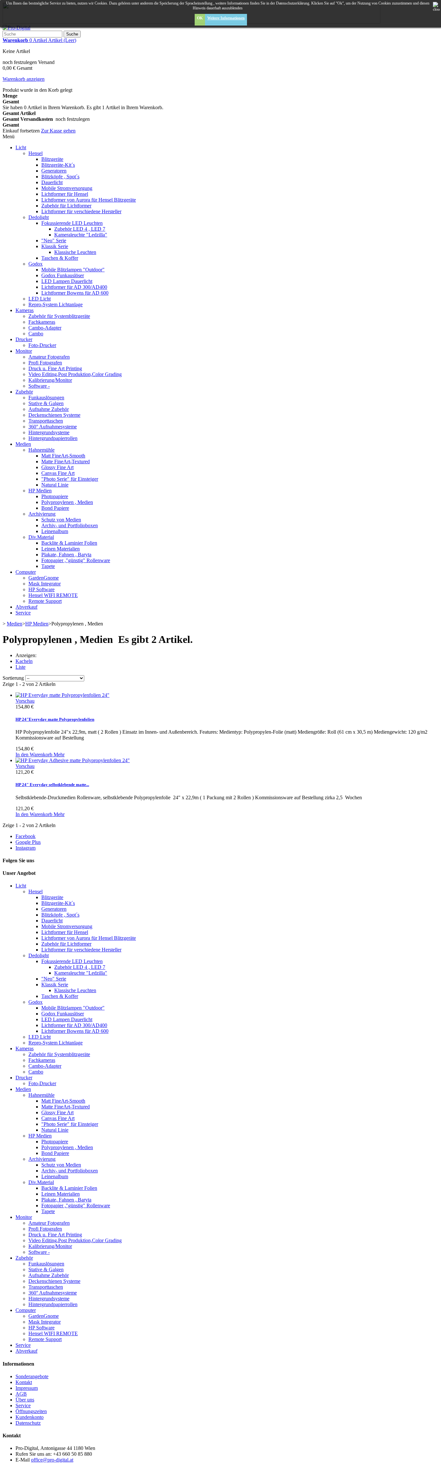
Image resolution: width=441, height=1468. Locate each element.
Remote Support (45, 601)
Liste (20, 667)
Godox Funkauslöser (62, 275)
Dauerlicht (52, 182)
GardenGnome (43, 578)
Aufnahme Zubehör (48, 409)
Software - (39, 386)
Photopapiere (54, 496)
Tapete (48, 566)
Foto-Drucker (42, 345)
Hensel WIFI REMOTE (53, 595)
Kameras (24, 310)
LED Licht (39, 298)
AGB (21, 1394)
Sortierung (13, 678)
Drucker (23, 339)
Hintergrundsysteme (48, 432)
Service (23, 612)
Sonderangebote (31, 1376)
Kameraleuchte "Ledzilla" (80, 234)
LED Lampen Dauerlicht (66, 281)
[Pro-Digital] (16, 27)
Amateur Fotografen (49, 357)
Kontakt (23, 1382)
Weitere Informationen (226, 18)
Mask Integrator (44, 583)
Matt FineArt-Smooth (63, 455)
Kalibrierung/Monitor (50, 380)
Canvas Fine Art (58, 473)
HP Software (41, 589)
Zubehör (24, 391)
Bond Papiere (55, 508)
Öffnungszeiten (31, 1411)
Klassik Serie (54, 246)
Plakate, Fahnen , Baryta (66, 554)
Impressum (26, 1388)
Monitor (23, 351)
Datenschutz (28, 1423)
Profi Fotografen (45, 362)
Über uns (24, 1399)
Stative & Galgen (46, 403)
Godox (35, 264)
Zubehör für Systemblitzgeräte (59, 316)
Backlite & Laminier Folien (69, 543)
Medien (23, 444)
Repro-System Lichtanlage (55, 304)
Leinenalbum (54, 531)
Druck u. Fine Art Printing (55, 368)
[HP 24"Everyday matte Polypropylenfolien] (62, 695)
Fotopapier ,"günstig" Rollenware (75, 560)
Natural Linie (54, 485)
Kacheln (24, 661)
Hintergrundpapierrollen (52, 438)
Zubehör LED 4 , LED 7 (79, 229)
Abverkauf (26, 607)
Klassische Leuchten (75, 252)
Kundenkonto (29, 1417)
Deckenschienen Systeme (54, 415)
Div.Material (41, 537)
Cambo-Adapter (44, 327)
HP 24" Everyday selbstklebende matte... (52, 784)
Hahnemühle (41, 450)
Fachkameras (41, 322)
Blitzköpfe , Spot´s (60, 176)
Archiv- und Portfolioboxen (69, 525)
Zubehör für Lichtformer (66, 205)
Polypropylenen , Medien (67, 502)
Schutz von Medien (61, 519)
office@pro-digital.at (52, 1460)
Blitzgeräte (52, 159)
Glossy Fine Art (57, 467)
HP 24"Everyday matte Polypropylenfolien (54, 719)
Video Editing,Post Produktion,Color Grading (75, 374)
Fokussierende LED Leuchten (72, 223)
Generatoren (54, 170)
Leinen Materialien (60, 548)
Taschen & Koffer (59, 258)
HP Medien (40, 490)
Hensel (35, 153)
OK (200, 18)
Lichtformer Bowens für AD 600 (74, 293)
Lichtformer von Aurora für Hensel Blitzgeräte (88, 200)
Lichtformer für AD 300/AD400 (74, 287)
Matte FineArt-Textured (65, 461)
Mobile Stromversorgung (66, 188)
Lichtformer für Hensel (64, 194)
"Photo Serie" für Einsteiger (69, 479)
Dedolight (38, 217)
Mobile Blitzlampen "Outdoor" (73, 269)
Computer (25, 572)
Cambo (35, 333)
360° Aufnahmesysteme (52, 426)
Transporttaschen (45, 421)
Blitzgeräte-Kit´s (58, 165)
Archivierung (42, 514)
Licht (20, 147)
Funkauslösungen (46, 397)
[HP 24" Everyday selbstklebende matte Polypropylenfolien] (72, 760)
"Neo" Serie (53, 240)
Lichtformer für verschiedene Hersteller (81, 211)
